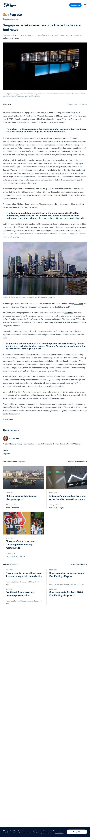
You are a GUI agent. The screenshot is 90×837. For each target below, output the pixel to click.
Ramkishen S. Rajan (56, 508)
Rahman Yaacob (20, 601)
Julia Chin (21, 556)
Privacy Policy (59, 833)
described (78, 304)
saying (35, 207)
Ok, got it (77, 832)
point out (81, 170)
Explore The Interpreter (76, 461)
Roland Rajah (19, 582)
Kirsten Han (7, 104)
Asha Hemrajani (11, 556)
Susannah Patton (63, 584)
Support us (75, 5)
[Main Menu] (84, 5)
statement (68, 312)
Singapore (6, 19)
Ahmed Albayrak (30, 582)
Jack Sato (73, 584)
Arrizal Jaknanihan (12, 508)
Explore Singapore (78, 564)
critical (31, 331)
